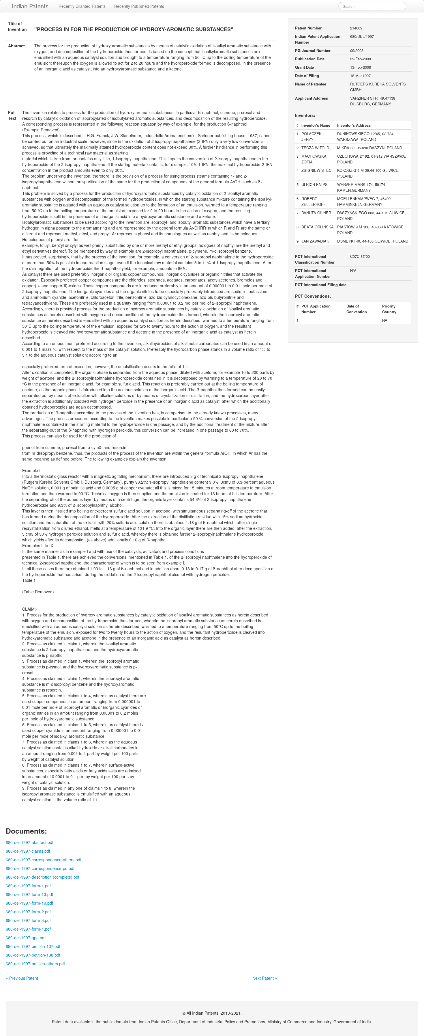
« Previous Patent (22, 978)
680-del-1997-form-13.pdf (29, 894)
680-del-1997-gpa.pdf (26, 937)
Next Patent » (264, 978)
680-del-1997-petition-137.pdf (33, 946)
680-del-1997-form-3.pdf (28, 920)
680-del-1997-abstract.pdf (29, 842)
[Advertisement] (142, 93)
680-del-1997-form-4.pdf (28, 929)
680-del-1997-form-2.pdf (28, 911)
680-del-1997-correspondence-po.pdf (40, 868)
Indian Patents (30, 6)
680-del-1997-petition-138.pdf (33, 955)
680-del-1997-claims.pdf (28, 851)
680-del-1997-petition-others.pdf (35, 963)
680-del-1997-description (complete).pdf (42, 877)
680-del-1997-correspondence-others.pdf (43, 859)
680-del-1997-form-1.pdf (28, 885)
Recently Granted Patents (82, 6)
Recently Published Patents (139, 6)
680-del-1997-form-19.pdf (29, 903)
